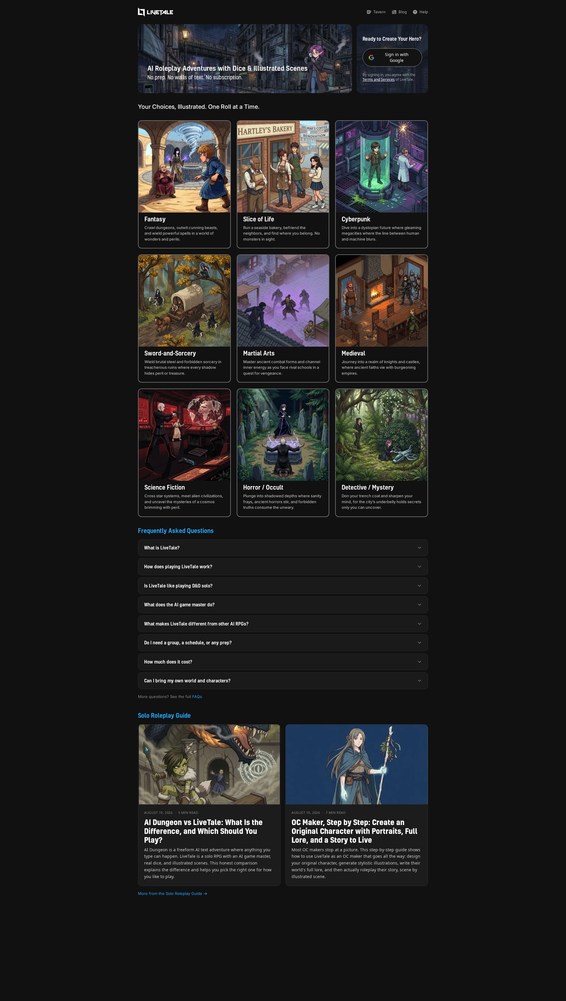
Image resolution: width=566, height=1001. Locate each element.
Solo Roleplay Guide (164, 715)
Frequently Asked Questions (176, 530)
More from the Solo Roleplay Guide (170, 893)
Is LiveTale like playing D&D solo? (178, 586)
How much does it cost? (168, 662)
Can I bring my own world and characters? (187, 681)
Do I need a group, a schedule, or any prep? (188, 643)
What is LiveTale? (162, 548)
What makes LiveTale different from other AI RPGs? (196, 624)
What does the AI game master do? (179, 604)
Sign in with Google (397, 57)
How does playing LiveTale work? (178, 566)
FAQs (197, 696)
